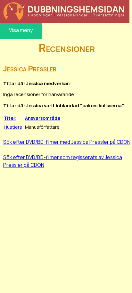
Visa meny (21, 30)
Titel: (10, 118)
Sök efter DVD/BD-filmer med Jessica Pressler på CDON (66, 141)
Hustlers (13, 127)
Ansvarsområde (42, 118)
